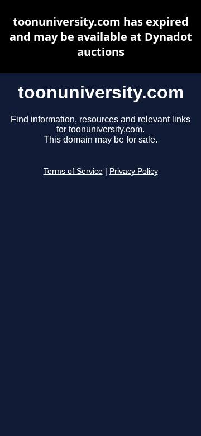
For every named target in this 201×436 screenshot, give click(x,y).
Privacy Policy (133, 171)
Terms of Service (73, 171)
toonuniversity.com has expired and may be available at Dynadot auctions (100, 36)
